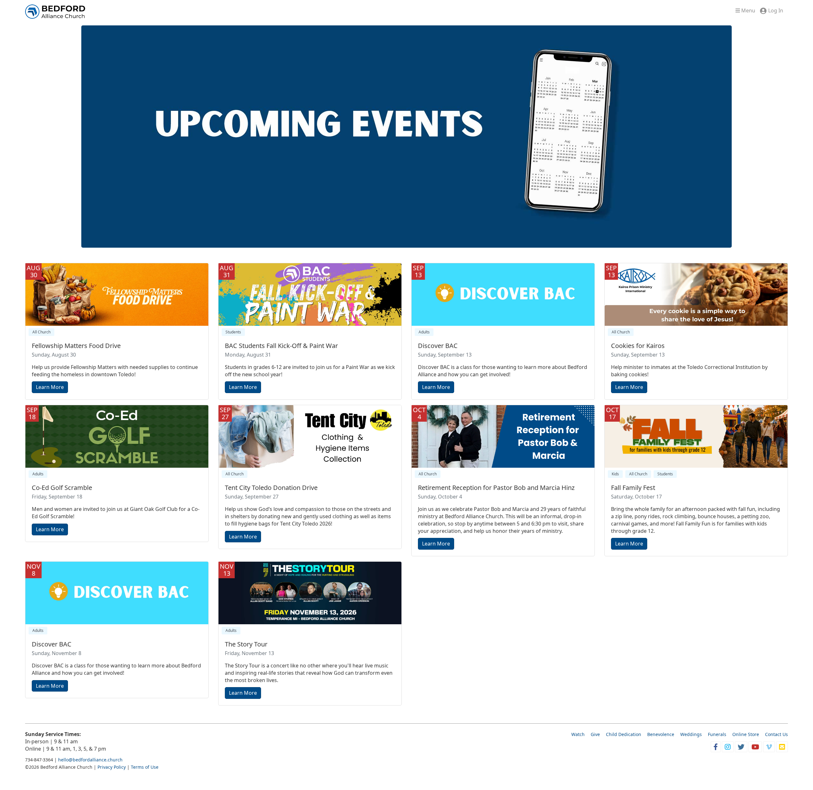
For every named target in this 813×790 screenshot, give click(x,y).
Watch (578, 734)
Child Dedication (623, 734)
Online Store (745, 734)
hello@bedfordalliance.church (90, 760)
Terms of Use (144, 767)
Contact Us (776, 734)
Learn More (50, 387)
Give (595, 734)
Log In (775, 10)
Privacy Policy (111, 767)
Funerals (717, 734)
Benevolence (660, 734)
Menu (747, 10)
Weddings (691, 734)
